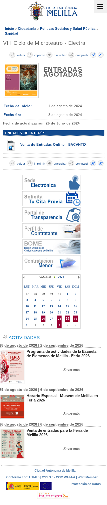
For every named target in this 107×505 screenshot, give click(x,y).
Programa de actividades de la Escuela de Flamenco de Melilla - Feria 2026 (61, 353)
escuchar (60, 55)
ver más (74, 370)
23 (75, 312)
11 (35, 306)
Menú (100, 6)
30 (75, 318)
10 (27, 306)
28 (59, 318)
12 (43, 306)
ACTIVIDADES (24, 337)
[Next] (78, 277)
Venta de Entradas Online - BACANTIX (53, 145)
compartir (82, 55)
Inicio (9, 29)
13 (51, 306)
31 (27, 324)
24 (27, 318)
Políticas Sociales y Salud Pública (67, 29)
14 (59, 306)
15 (67, 306)
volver (21, 55)
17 (27, 312)
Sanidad (11, 33)
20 (51, 312)
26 (43, 318)
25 (35, 318)
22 (67, 312)
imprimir (39, 55)
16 (75, 306)
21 (59, 312)
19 (43, 312)
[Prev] (24, 277)
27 (51, 318)
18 (35, 312)
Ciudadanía (27, 29)
